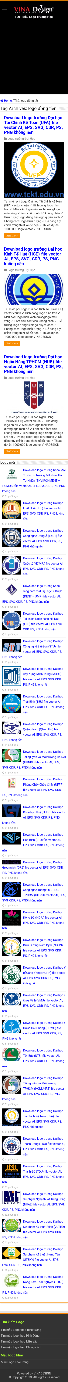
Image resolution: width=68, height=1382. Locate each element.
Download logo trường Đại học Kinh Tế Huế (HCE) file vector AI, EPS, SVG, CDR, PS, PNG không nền (33, 256)
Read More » (12, 235)
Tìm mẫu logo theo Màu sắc (19, 1341)
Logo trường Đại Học (21, 138)
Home (7, 100)
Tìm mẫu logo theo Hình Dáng (20, 1335)
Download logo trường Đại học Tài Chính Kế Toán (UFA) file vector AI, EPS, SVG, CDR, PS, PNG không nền (33, 125)
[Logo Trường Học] (34, 11)
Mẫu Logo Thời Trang (15, 1362)
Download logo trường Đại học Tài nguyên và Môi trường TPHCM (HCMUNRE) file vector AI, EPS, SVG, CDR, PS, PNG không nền (33, 1088)
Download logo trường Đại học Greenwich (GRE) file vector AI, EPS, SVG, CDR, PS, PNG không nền (32, 867)
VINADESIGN (42, 1373)
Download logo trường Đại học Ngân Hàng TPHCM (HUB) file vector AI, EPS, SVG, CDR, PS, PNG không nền (33, 364)
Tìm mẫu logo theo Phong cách (21, 1347)
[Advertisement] (34, 60)
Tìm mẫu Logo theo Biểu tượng (21, 1330)
